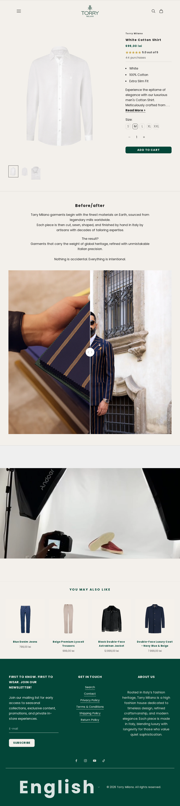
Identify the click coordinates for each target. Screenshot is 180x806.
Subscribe (21, 743)
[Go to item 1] (13, 171)
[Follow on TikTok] (103, 760)
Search (90, 687)
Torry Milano (134, 33)
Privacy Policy (90, 700)
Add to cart (148, 150)
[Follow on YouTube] (94, 760)
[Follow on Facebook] (76, 760)
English (57, 787)
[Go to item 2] (25, 171)
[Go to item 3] (36, 173)
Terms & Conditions (90, 707)
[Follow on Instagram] (85, 760)
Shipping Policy (89, 713)
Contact (90, 694)
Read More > (136, 110)
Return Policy (90, 720)
